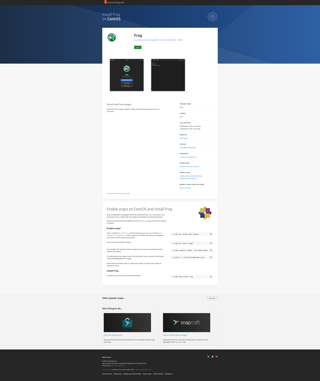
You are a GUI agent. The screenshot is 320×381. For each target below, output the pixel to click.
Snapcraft (141, 369)
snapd (136, 369)
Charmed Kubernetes (118, 365)
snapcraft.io (178, 342)
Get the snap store (113, 335)
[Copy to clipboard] (210, 234)
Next (211, 96)
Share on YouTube (217, 356)
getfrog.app (184, 138)
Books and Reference (169, 40)
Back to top (106, 357)
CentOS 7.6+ (124, 233)
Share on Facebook (212, 356)
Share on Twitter (208, 356)
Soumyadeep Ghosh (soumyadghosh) (147, 40)
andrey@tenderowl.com (188, 147)
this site (149, 369)
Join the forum (106, 369)
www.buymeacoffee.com (188, 157)
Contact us (168, 374)
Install (138, 47)
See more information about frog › (118, 193)
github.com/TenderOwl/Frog (189, 166)
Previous (206, 96)
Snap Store (142, 221)
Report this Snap (185, 188)
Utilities (180, 40)
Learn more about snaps (175, 335)
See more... (212, 298)
